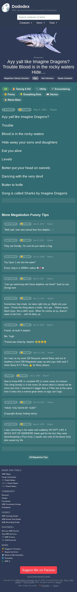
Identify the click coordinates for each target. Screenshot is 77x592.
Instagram (6, 507)
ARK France (10, 537)
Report (53, 110)
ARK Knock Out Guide (11, 519)
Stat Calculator (48, 78)
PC (62, 580)
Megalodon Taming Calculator (16, 78)
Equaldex (46, 586)
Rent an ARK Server (10, 531)
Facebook (6, 501)
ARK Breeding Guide (11, 522)
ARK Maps (6, 474)
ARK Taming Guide (10, 516)
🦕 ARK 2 (6, 561)
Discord (5, 495)
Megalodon (38, 57)
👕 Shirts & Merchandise (12, 555)
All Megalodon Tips (38, 457)
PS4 (71, 580)
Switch (18, 582)
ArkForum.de (10, 540)
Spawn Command (65, 78)
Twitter (5, 498)
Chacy (56, 586)
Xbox (66, 580)
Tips (35, 78)
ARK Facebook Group (11, 504)
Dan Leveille (29, 582)
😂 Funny (24, 110)
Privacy (58, 582)
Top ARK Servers (9, 534)
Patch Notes (10, 480)
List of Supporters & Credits (38, 576)
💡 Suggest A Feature (11, 549)
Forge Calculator (9, 477)
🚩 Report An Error (10, 552)
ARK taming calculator (25, 580)
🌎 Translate (7, 558)
